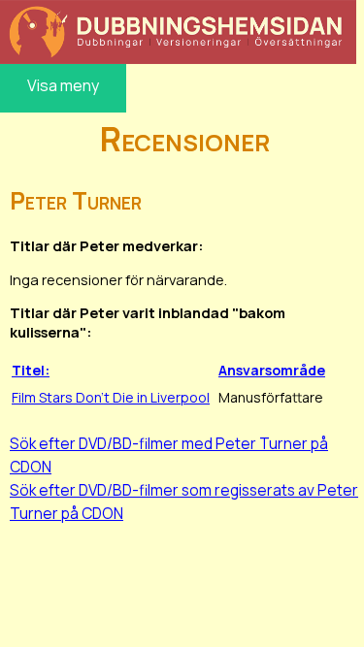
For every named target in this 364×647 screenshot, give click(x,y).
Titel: (31, 370)
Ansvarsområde (271, 370)
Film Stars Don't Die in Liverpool (111, 397)
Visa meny (63, 85)
